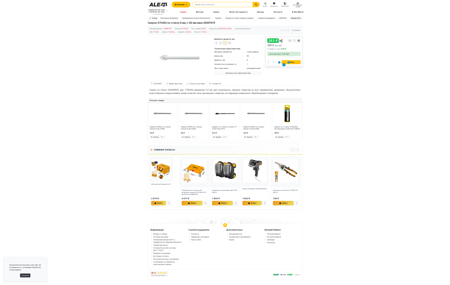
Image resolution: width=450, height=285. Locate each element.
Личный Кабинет (274, 234)
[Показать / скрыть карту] (225, 225)
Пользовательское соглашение (166, 259)
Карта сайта (196, 240)
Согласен (25, 275)
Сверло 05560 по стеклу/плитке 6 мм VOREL (191, 128)
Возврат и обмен (160, 234)
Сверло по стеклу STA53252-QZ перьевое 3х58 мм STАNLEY (287, 128)
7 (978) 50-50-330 (157, 12)
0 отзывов (296, 30)
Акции (231, 240)
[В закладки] (294, 41)
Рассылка (271, 243)
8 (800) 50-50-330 (156, 10)
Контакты (195, 234)
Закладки (271, 240)
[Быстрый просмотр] (161, 137)
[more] (164, 137)
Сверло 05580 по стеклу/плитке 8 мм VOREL (160, 128)
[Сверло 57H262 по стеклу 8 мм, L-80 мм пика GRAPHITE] (179, 58)
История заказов (274, 237)
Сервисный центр (160, 245)
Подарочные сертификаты (240, 237)
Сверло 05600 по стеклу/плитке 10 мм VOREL (253, 128)
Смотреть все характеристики (238, 73)
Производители (235, 234)
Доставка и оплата (161, 256)
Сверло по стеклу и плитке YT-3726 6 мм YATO (225, 128)
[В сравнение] (290, 41)
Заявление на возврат (200, 237)
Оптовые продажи (160, 237)
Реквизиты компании (161, 253)
